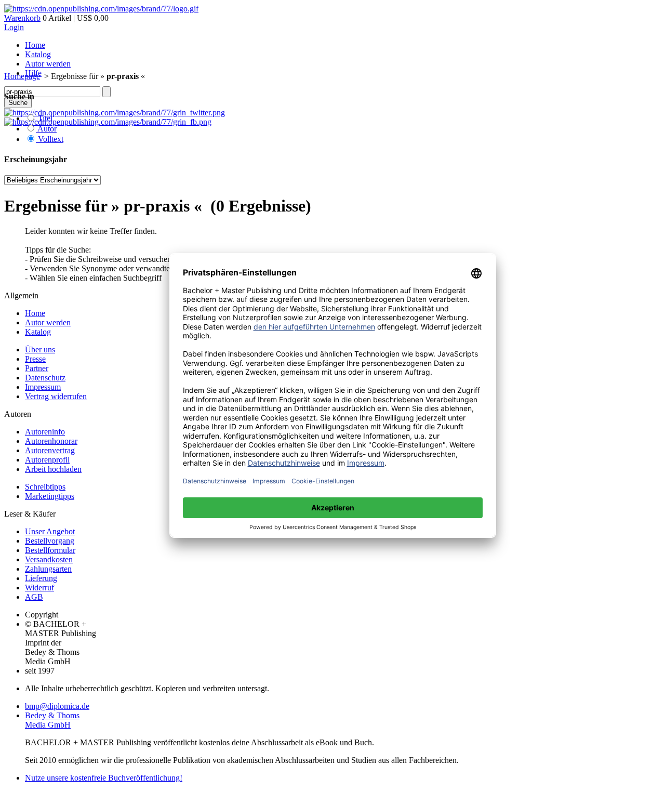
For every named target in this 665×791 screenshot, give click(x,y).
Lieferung (41, 578)
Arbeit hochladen (53, 469)
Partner (36, 368)
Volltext (49, 139)
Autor (46, 128)
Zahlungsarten (48, 568)
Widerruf (39, 587)
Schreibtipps (45, 486)
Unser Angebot (50, 531)
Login (14, 27)
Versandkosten (49, 559)
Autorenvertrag (50, 450)
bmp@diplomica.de (57, 706)
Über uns (40, 349)
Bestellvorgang (49, 540)
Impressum (43, 387)
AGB (34, 596)
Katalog (38, 54)
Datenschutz (45, 377)
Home (35, 45)
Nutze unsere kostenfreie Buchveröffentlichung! (103, 777)
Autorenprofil (47, 459)
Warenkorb (22, 18)
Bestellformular (50, 550)
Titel (44, 118)
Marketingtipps (49, 496)
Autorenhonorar (51, 441)
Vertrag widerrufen (56, 396)
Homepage (22, 76)
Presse (35, 358)
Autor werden (48, 63)
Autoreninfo (45, 431)
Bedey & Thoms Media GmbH (52, 720)
